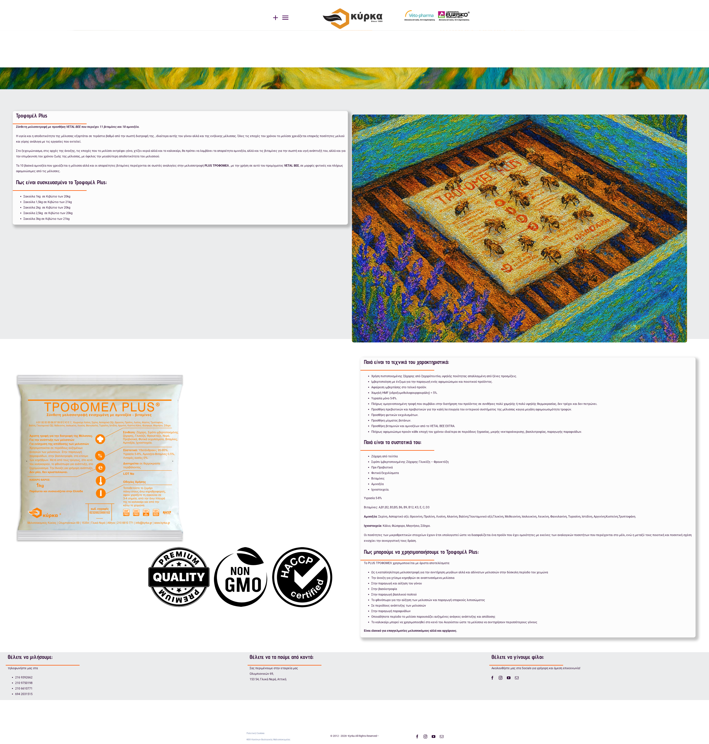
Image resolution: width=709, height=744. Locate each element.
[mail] (517, 678)
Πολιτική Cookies (255, 733)
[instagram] (500, 678)
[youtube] (509, 678)
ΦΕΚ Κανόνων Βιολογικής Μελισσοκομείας (268, 739)
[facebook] (492, 678)
